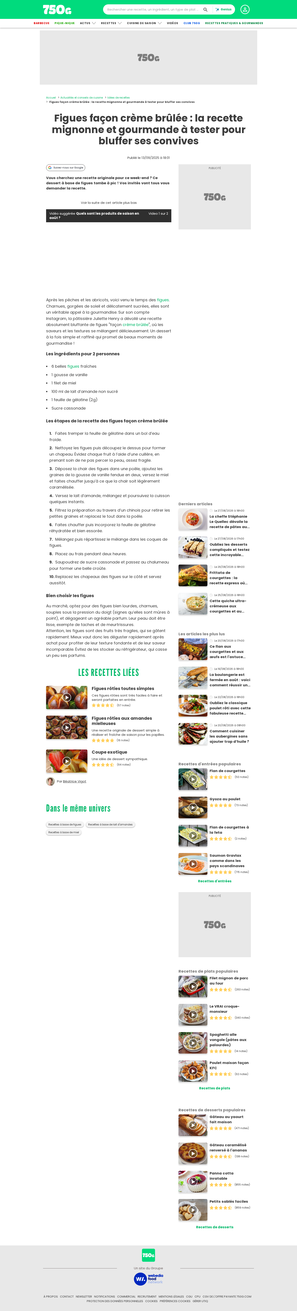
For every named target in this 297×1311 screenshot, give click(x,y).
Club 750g (192, 23)
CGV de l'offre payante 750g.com (227, 1296)
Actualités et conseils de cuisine (81, 97)
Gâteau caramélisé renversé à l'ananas (228, 1148)
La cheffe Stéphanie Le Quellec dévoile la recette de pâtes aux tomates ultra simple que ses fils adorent (230, 522)
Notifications (104, 1296)
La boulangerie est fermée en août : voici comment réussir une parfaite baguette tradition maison (230, 680)
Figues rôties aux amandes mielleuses (122, 721)
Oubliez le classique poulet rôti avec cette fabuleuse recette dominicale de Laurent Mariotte (230, 708)
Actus (85, 23)
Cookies (151, 1301)
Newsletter (84, 1296)
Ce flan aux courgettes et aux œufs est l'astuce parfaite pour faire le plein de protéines (229, 652)
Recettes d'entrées (215, 881)
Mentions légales (171, 1296)
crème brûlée (135, 324)
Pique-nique (65, 23)
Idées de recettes (118, 97)
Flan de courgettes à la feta (229, 830)
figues (163, 300)
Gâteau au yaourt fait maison (227, 1119)
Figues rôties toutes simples (123, 688)
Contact (67, 1296)
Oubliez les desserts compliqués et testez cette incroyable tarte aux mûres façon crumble (230, 550)
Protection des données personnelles (115, 1301)
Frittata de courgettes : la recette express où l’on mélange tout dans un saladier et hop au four (228, 578)
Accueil (51, 97)
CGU (189, 1296)
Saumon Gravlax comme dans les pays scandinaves (227, 860)
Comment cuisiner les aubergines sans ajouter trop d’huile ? (229, 736)
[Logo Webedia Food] (148, 1278)
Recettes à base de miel (63, 832)
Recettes (108, 23)
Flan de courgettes (227, 770)
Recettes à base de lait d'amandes (110, 824)
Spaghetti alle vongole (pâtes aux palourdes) (228, 1039)
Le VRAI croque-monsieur (224, 1009)
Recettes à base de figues (64, 824)
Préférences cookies (175, 1301)
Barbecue (41, 23)
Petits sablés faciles (229, 1201)
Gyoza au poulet (225, 799)
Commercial (126, 1296)
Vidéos (172, 23)
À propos (50, 1296)
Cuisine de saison (141, 23)
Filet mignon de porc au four (229, 981)
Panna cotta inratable (222, 1176)
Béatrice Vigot (74, 781)
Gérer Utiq (200, 1301)
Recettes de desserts (215, 1227)
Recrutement (147, 1296)
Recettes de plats (214, 1088)
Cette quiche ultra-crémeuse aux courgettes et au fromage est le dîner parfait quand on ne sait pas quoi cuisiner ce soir (230, 606)
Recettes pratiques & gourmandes (234, 23)
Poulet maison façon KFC (229, 1065)
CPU (197, 1296)
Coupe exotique (109, 752)
